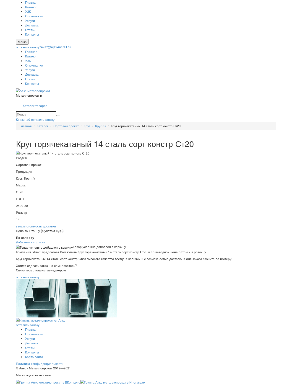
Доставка (32, 25)
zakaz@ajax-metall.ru (55, 47)
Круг (87, 126)
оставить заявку (27, 47)
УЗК (28, 11)
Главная (31, 2)
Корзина (23, 119)
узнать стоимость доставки (36, 226)
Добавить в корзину (30, 242)
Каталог (31, 7)
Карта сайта (34, 356)
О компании (34, 16)
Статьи (30, 29)
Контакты (32, 34)
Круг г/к (100, 126)
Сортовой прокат (66, 126)
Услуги (30, 20)
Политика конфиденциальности (39, 363)
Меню (22, 41)
